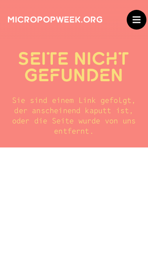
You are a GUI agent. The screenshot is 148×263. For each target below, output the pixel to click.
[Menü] (136, 20)
